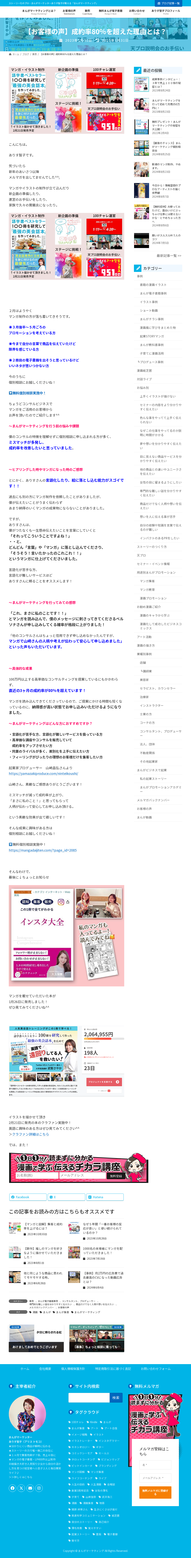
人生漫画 (96, 1484)
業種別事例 (144, 654)
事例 (31, 1301)
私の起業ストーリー (153, 778)
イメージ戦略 (79, 1434)
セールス (104, 1453)
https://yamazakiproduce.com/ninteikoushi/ (43, 773)
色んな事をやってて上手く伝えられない (160, 420)
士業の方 (146, 714)
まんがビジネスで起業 (152, 770)
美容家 (144, 680)
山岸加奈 (91, 1496)
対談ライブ (144, 379)
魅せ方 (75, 1540)
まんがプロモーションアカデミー (160, 789)
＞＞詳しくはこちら (20, 1477)
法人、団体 (147, 744)
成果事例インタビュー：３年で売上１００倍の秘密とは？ (166, 83)
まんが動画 (144, 817)
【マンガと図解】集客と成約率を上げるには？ (43, 1226)
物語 (101, 1503)
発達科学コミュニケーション (89, 1515)
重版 (98, 1534)
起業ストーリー (81, 1534)
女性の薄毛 (101, 1490)
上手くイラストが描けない (158, 396)
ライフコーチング (82, 1478)
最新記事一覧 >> (169, 255)
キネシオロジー (81, 1447)
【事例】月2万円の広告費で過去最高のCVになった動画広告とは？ (103, 1277)
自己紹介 (104, 1521)
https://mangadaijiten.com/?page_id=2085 (43, 850)
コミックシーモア (82, 1453)
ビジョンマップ (110, 1459)
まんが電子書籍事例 (48, 1301)
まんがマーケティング (87, 1312)
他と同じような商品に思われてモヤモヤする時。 (43, 1275)
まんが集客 (62, 1312)
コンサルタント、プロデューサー (79, 1301)
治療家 (144, 697)
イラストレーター (82, 1440)
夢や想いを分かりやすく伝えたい (160, 446)
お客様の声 (63, 1307)
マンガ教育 (147, 589)
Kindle (93, 1422)
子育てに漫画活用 (152, 353)
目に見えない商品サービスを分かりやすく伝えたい (160, 458)
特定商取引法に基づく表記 (113, 1368)
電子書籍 (112, 1534)
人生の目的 (78, 1484)
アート (94, 1428)
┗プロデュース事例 (150, 362)
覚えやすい (94, 1528)
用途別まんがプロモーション (156, 572)
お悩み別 (143, 388)
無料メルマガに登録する (155, 1492)
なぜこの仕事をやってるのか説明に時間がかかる (160, 433)
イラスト (98, 1434)
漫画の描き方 (146, 645)
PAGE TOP (183, 1507)
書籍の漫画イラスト (153, 285)
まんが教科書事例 (152, 345)
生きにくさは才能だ (105, 1509)
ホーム (24, 1368)
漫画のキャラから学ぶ (155, 615)
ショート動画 (149, 310)
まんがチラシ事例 (152, 319)
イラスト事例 (149, 302)
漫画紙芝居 (144, 371)
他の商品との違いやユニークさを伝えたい (160, 471)
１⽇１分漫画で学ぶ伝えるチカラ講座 (79, 1162)
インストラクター (151, 706)
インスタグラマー (109, 1440)
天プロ (141, 555)
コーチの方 (147, 723)
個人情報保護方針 (73, 1368)
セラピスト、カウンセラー (158, 688)
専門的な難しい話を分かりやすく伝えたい (50, 1304)
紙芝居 (115, 1515)
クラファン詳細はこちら (30, 1134)
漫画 (35, 1312)
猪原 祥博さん (80, 1509)
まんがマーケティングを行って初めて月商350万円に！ (166, 104)
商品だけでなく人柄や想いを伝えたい (95, 1304)
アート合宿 (110, 1428)
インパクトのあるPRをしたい (159, 538)
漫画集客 (88, 1503)
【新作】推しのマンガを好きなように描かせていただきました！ (43, 1252)
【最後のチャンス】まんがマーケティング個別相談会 (166, 146)
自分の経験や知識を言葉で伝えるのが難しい (160, 527)
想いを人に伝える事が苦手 (158, 516)
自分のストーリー (82, 1521)
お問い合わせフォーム (156, 1368)
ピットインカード (82, 1465)
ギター (100, 1447)
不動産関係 (147, 753)
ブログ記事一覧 (170, 3)
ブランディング (108, 1465)
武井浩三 (107, 1496)
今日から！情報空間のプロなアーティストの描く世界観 (166, 189)
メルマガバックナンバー (41, 1307)
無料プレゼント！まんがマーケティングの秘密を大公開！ (166, 125)
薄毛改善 (77, 1528)
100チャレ (78, 1422)
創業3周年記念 (80, 1490)
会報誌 (111, 1484)
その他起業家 (149, 761)
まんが (47, 1312)
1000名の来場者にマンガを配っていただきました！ (103, 1250)
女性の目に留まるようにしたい (160, 482)
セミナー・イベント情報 (153, 564)
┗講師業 (146, 671)
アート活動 (144, 637)
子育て (75, 1496)
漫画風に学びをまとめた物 (158, 328)
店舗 (143, 663)
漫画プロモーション (153, 598)
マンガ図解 (78, 1472)
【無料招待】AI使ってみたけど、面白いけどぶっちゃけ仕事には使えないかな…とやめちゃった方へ (166, 214)
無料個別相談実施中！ (29, 392)
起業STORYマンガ (152, 336)
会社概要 (45, 1368)
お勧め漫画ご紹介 (149, 607)
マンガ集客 (147, 581)
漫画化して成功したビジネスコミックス (160, 626)
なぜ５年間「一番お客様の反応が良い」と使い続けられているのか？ (102, 1228)
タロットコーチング (83, 1459)
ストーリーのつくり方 (152, 547)
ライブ (102, 1478)
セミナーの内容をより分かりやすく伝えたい (160, 407)
